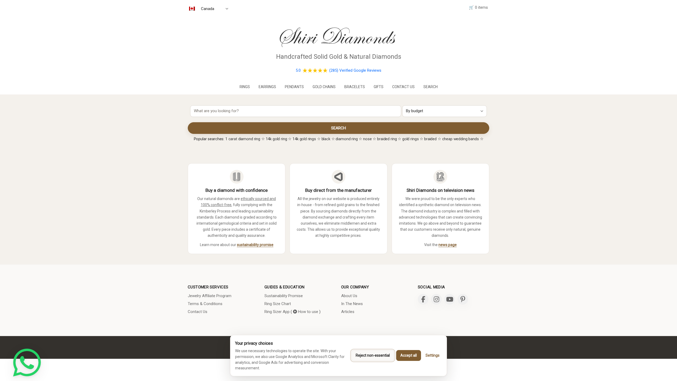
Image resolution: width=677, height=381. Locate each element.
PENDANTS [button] (294, 87)
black (326, 139)
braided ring (387, 139)
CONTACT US (403, 87)
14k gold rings (304, 139)
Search (430, 87)
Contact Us (197, 311)
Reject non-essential (373, 355)
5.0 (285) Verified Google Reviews (338, 70)
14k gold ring (276, 139)
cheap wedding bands (460, 139)
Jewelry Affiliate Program (209, 295)
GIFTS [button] (378, 87)
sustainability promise (255, 245)
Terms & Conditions (205, 303)
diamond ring (347, 139)
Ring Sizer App (277, 311)
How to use (307, 311)
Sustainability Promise (283, 295)
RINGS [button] (245, 87)
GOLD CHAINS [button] (324, 87)
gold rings (410, 139)
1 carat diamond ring (242, 139)
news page (447, 245)
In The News (352, 303)
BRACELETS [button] (354, 87)
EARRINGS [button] (267, 87)
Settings (433, 355)
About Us (349, 295)
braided (430, 139)
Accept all (408, 355)
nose (367, 139)
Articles (347, 311)
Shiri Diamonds (335, 37)
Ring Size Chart (277, 303)
